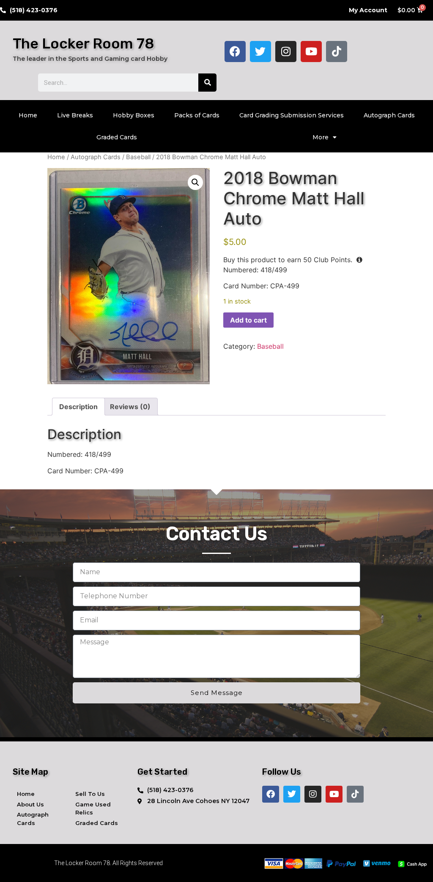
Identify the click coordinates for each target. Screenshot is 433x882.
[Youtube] (311, 51)
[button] (195, 182)
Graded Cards (116, 137)
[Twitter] (260, 51)
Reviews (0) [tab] (130, 406)
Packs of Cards (196, 115)
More (320, 137)
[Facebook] (235, 51)
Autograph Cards (389, 115)
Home (28, 115)
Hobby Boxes (133, 115)
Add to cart (248, 320)
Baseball (138, 157)
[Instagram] (285, 51)
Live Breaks (75, 115)
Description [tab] (78, 406)
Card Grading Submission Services (291, 115)
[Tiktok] (336, 51)
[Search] (207, 82)
